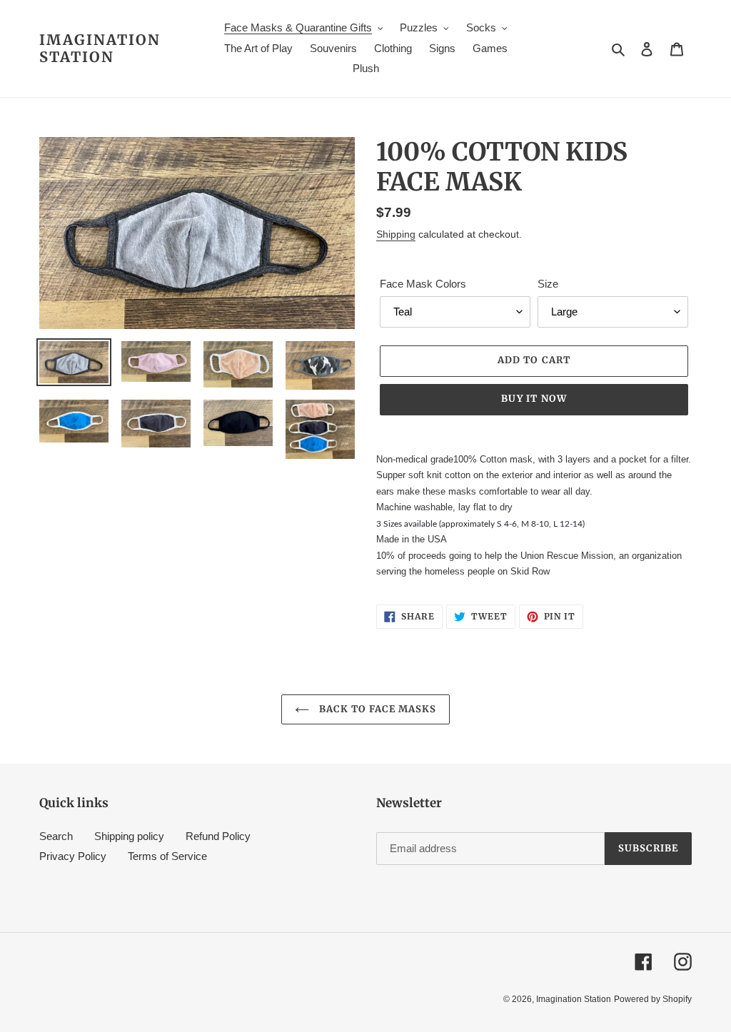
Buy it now (533, 399)
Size (548, 284)
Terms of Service (167, 856)
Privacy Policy (72, 856)
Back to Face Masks (376, 709)
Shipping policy (129, 836)
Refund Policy (218, 836)
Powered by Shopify (653, 999)
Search (56, 836)
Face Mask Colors (423, 284)
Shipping (395, 234)
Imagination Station (100, 48)
